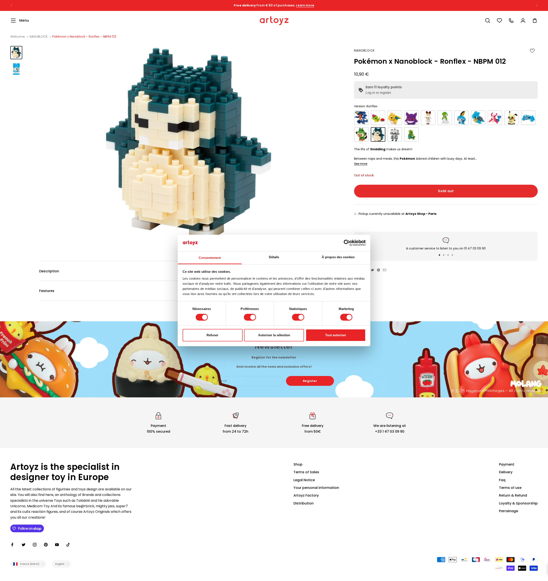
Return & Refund (513, 495)
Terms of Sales (306, 472)
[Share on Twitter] (372, 270)
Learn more (305, 5)
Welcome (17, 36)
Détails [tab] (274, 257)
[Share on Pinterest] (378, 270)
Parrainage (508, 511)
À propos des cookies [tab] (338, 257)
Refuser (212, 335)
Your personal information (316, 487)
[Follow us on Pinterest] (46, 545)
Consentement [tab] (210, 258)
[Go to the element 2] (16, 68)
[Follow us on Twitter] (23, 545)
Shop (297, 464)
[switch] (250, 317)
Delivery (505, 472)
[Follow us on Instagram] (35, 545)
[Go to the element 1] (16, 52)
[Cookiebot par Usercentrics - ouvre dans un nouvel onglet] (347, 243)
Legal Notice (304, 480)
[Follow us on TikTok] (68, 545)
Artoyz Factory (306, 495)
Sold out (446, 191)
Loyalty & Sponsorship (518, 503)
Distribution (303, 503)
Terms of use (510, 487)
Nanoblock (364, 50)
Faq (502, 480)
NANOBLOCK (39, 36)
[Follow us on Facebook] (12, 545)
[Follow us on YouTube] (57, 545)
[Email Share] (384, 270)
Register (310, 381)
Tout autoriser (335, 335)
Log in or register (378, 93)
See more (360, 164)
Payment (506, 464)
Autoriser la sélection (274, 335)
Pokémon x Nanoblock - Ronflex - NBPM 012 (84, 36)
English (60, 564)
